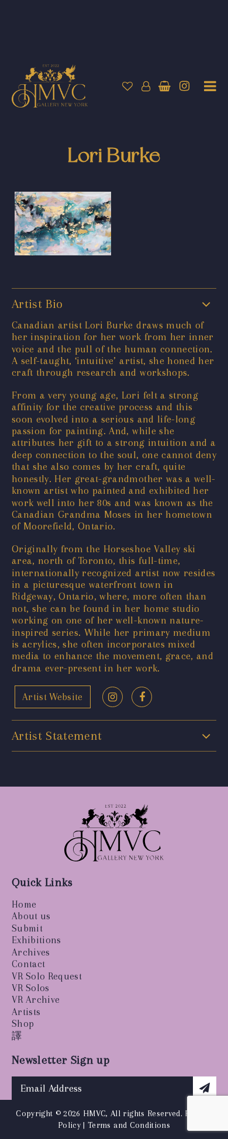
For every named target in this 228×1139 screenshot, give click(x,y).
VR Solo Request (47, 976)
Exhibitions (36, 940)
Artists (26, 1011)
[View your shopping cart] (164, 86)
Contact (28, 964)
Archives (31, 952)
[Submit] (204, 1088)
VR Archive (36, 999)
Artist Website (52, 696)
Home (24, 904)
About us (31, 916)
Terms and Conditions (129, 1125)
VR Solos (31, 987)
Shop (23, 1023)
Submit (27, 928)
